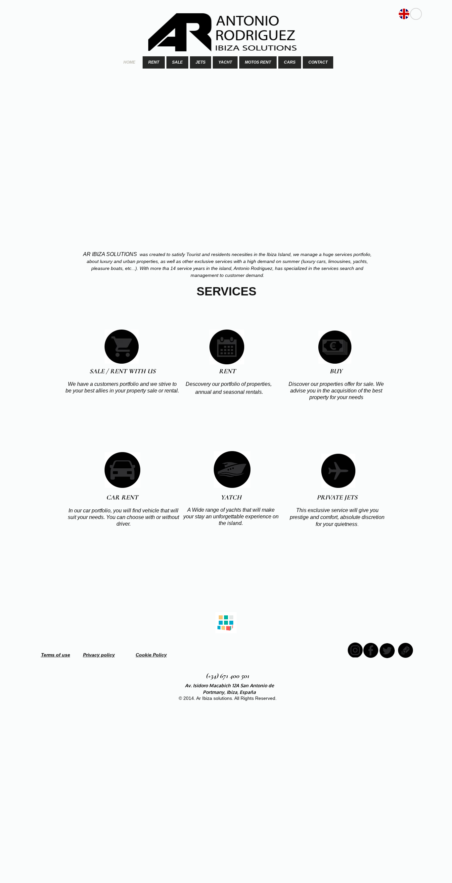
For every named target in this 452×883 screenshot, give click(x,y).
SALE (177, 62)
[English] (404, 14)
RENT (153, 62)
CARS (289, 62)
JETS (200, 62)
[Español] (416, 14)
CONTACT (318, 62)
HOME (129, 62)
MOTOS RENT (258, 62)
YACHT (225, 62)
